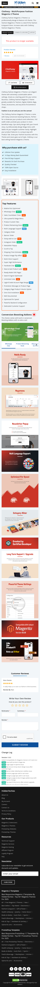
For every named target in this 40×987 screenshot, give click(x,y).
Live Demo (14, 83)
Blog (3, 798)
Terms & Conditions (9, 811)
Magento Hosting (8, 847)
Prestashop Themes (9, 832)
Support (32, 32)
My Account (6, 801)
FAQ (3, 857)
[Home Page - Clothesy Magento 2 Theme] (11, 187)
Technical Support (8, 841)
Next (36, 332)
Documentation (21, 87)
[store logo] (20, 3)
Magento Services (8, 844)
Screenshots (28, 83)
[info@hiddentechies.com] (24, 969)
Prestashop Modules (9, 829)
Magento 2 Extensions (9, 823)
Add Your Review (19, 56)
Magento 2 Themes (8, 826)
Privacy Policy (6, 814)
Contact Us (5, 808)
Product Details (7, 32)
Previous (4, 332)
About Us (5, 795)
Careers (4, 804)
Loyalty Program (7, 853)
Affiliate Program (8, 850)
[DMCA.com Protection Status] (20, 980)
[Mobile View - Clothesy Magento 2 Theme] (29, 187)
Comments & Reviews (21, 32)
